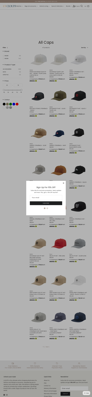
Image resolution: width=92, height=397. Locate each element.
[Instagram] (47, 208)
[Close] (63, 183)
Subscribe (46, 203)
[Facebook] (44, 208)
